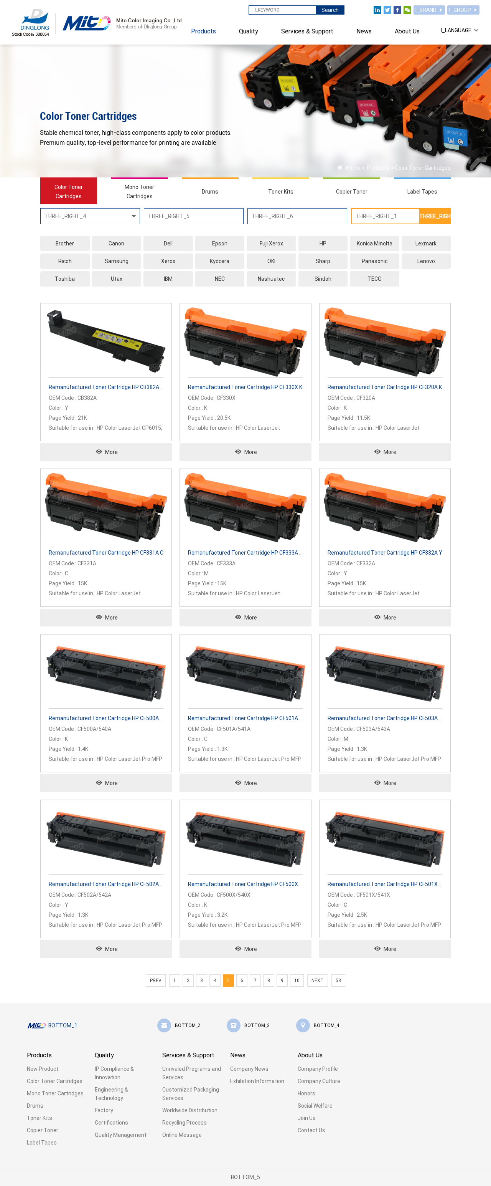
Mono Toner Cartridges (55, 1093)
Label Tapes (42, 1143)
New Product (42, 1069)
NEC (220, 279)
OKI (271, 261)
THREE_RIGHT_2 (434, 216)
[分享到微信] (407, 10)
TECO (374, 279)
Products (378, 168)
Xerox (168, 261)
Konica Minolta (374, 243)
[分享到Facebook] (397, 10)
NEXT (317, 980)
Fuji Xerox (271, 243)
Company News (249, 1069)
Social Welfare (315, 1106)
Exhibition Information (257, 1081)
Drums (35, 1106)
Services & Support (188, 1055)
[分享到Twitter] (387, 10)
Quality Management (121, 1135)
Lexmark (426, 243)
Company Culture (319, 1081)
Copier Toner (42, 1130)
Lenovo (426, 261)
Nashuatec (271, 279)
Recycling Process (184, 1123)
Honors (306, 1093)
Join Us (307, 1118)
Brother (65, 243)
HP (323, 243)
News (238, 1055)
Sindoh (323, 279)
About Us (310, 1055)
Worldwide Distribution (189, 1110)
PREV (155, 980)
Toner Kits (39, 1118)
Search (330, 10)
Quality (104, 1055)
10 (297, 980)
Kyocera (219, 261)
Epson (219, 243)
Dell (168, 243)
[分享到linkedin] (377, 10)
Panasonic (374, 261)
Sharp (323, 261)
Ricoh (65, 261)
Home (353, 168)
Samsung (117, 261)
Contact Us (311, 1130)
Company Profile (318, 1069)
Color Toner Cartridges (423, 168)
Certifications (111, 1123)
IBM (168, 279)
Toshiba (65, 279)
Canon (116, 243)
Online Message (182, 1135)
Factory (104, 1110)
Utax (116, 279)
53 (338, 980)
